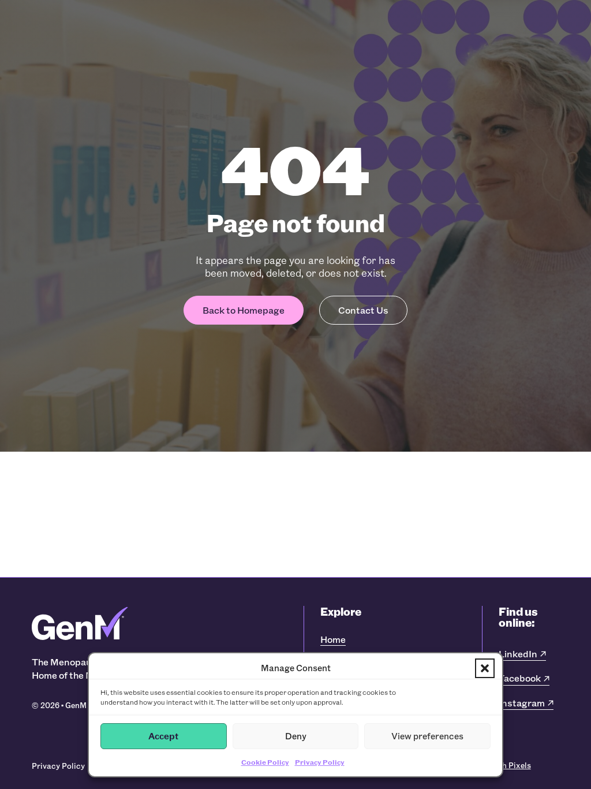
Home (333, 639)
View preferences (427, 736)
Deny (295, 736)
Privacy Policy (320, 761)
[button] (485, 668)
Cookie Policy (265, 761)
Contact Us (363, 310)
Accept (163, 736)
